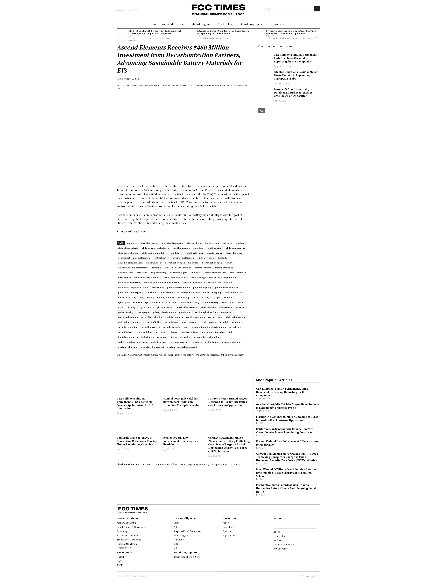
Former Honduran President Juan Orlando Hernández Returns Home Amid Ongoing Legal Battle (286, 488)
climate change (214, 252)
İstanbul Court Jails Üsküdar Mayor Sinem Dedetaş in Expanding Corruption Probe (223, 32)
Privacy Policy (280, 548)
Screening (122, 531)
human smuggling (212, 292)
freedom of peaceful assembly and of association (207, 282)
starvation (207, 332)
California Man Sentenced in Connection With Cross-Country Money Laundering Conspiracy (137, 441)
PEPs (175, 526)
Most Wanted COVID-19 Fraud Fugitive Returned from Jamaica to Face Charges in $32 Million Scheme (287, 473)
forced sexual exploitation (222, 277)
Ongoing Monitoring (127, 543)
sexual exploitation (128, 327)
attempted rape (194, 242)
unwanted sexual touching (207, 337)
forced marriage (198, 277)
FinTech (120, 556)
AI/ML (120, 565)
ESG (118, 85)
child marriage (215, 247)
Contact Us (279, 535)
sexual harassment (150, 327)
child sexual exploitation (154, 252)
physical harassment (187, 307)
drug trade (141, 272)
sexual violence (126, 332)
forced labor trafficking (174, 277)
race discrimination (128, 317)
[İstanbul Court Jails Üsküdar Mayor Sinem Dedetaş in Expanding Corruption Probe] (191, 34)
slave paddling (144, 332)
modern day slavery (189, 302)
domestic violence (224, 267)
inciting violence (165, 297)
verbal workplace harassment (132, 341)
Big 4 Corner (229, 535)
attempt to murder (149, 242)
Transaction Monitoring (129, 539)
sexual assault (189, 322)
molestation (228, 302)
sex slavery (138, 322)
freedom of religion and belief (133, 287)
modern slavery (210, 302)
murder (240, 302)
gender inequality (202, 287)
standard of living (189, 332)
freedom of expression (129, 282)
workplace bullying (128, 346)
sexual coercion (207, 322)
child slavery (177, 252)
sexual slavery (236, 327)
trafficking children (128, 337)
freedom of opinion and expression (162, 282)
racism (211, 317)
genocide (123, 292)
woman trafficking (231, 341)
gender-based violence (226, 287)
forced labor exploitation (146, 277)
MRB (175, 548)
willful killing (212, 341)
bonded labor (212, 242)
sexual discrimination (230, 322)
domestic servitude (181, 267)
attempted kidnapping (173, 242)
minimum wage (140, 302)
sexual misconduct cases (175, 327)
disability (222, 257)
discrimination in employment (133, 267)
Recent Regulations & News (186, 556)
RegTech (121, 561)
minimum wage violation (164, 302)
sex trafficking (154, 322)
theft (230, 332)
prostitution (185, 312)
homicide (151, 292)
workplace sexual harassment (182, 346)
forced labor (124, 277)
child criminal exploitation (155, 247)
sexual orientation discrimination (209, 327)
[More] (167, 97)
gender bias (158, 287)
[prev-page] (119, 39)
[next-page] (317, 39)
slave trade (161, 332)
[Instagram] (280, 524)
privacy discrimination (164, 312)
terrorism (219, 332)
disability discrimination (130, 262)
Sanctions (178, 539)
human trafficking (127, 297)
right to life (123, 322)
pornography (143, 312)
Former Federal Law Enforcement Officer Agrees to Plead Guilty (182, 441)
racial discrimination (152, 317)
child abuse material (128, 247)
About (276, 531)
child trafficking (195, 252)
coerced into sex (233, 252)
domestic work (125, 272)
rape (220, 317)
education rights (178, 272)
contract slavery (161, 257)
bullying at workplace (233, 242)
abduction (132, 242)
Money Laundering (126, 522)
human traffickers (234, 292)
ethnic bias (195, 272)
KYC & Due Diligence (127, 535)
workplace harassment (152, 346)
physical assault (165, 307)
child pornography (235, 247)
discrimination (153, 262)
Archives (277, 540)
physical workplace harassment (216, 307)
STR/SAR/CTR (124, 548)
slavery (173, 332)
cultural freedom (205, 257)
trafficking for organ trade (154, 337)
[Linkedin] (128, 97)
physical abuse (146, 307)
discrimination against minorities (181, 262)
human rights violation (188, 292)
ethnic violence (238, 272)
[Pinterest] (151, 97)
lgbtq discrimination (223, 297)
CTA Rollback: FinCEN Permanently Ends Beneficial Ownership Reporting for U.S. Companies (154, 32)
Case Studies (229, 526)
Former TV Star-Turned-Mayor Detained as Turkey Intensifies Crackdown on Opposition (292, 32)
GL (315, 575)
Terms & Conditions (283, 544)
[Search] (317, 8)
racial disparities (174, 317)
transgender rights (180, 337)
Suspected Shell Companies (187, 531)
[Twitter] (135, 97)
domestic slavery (202, 267)
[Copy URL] (159, 97)
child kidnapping (181, 247)
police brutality (125, 312)
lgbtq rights (124, 302)
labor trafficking (201, 297)
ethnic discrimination (216, 272)
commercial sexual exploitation (134, 257)
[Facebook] (143, 97)
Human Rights (180, 535)
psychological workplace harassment (213, 312)
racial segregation (195, 317)
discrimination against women (216, 262)
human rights (166, 292)
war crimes (196, 341)
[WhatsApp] (120, 97)
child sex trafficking (128, 252)
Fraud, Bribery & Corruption (131, 526)
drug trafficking (159, 272)
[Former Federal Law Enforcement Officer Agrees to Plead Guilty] (184, 425)
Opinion (227, 531)
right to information (236, 317)
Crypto (177, 522)
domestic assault (160, 267)
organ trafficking (126, 307)
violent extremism (178, 341)
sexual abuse (171, 322)
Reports (226, 522)
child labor (198, 247)
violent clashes (158, 341)
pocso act (240, 307)
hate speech (137, 292)
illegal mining (147, 297)
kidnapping (183, 297)
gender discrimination (178, 287)
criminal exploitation (183, 257)
